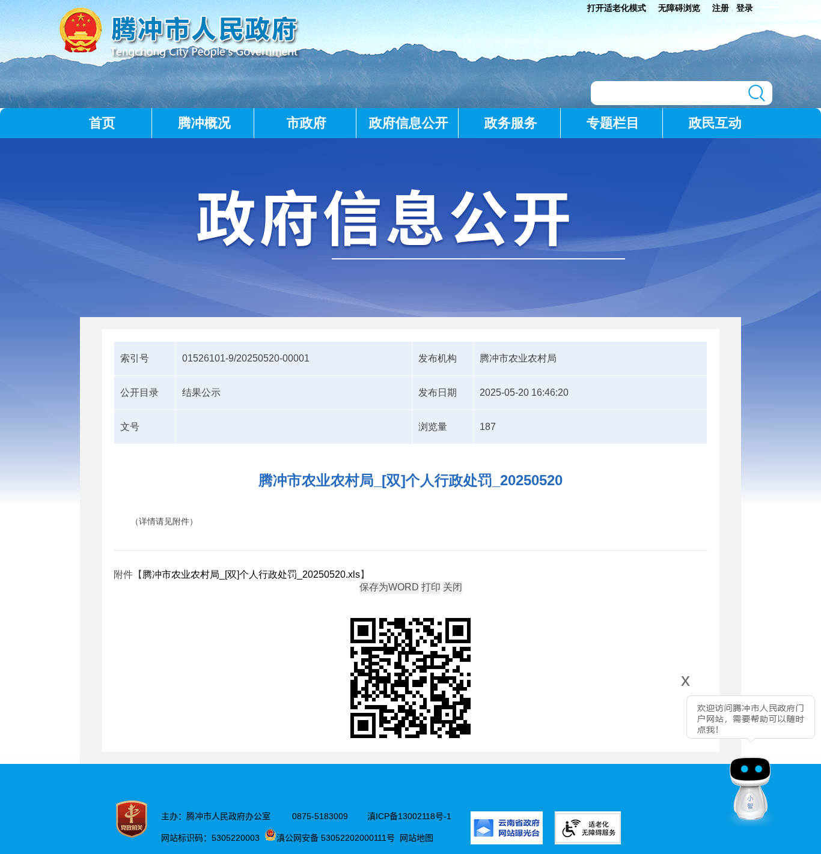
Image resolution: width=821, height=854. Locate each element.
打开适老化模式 (616, 8)
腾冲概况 (204, 122)
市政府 (306, 122)
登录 (744, 8)
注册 (720, 8)
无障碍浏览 (679, 8)
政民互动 (715, 122)
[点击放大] (410, 679)
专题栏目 (613, 122)
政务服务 (510, 122)
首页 (102, 122)
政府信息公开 (408, 122)
